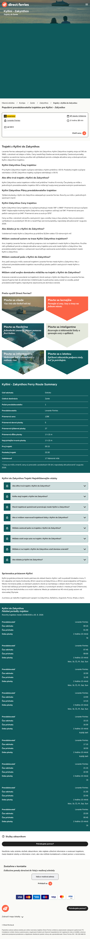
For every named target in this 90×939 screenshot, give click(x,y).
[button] (46, 486)
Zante (32, 103)
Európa (22, 103)
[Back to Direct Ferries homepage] (15, 4)
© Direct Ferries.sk (8, 925)
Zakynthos (44, 103)
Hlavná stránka (8, 103)
